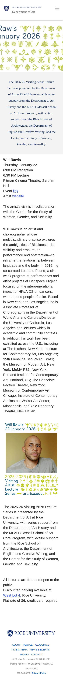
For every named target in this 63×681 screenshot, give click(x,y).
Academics (42, 644)
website (18, 196)
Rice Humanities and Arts (26, 7)
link (15, 191)
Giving (24, 654)
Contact (37, 654)
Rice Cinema (19, 649)
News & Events (40, 649)
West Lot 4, (12, 595)
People (28, 644)
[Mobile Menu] (57, 8)
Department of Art (23, 12)
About (16, 644)
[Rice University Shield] (6, 10)
